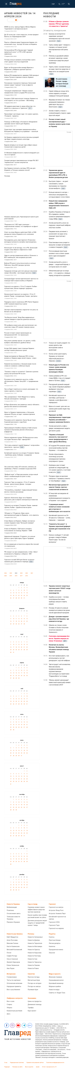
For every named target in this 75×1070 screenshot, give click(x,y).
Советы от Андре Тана (57, 993)
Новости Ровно (33, 968)
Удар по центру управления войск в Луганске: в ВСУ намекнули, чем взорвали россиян (21, 256)
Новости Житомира (35, 946)
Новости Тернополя (35, 943)
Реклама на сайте (17, 1067)
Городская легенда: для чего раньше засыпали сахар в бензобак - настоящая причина (20, 272)
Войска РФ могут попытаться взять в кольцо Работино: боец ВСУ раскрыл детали (20, 264)
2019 (11, 575)
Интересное (11, 974)
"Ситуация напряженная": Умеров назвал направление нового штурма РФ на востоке (19, 92)
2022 (26, 573)
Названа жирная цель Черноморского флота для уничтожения (21, 218)
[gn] (29, 1025)
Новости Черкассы (35, 962)
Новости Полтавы (34, 956)
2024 (16, 573)
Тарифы (31, 1008)
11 (27, 590)
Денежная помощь (35, 1004)
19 (10, 595)
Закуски (52, 953)
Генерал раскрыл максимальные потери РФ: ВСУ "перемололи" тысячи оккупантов (21, 161)
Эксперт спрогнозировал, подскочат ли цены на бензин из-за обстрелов (21, 311)
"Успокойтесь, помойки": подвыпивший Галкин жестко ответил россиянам (20, 491)
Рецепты (52, 934)
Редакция (7, 1067)
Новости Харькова (34, 953)
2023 (21, 573)
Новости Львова (34, 965)
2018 (16, 575)
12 (10, 592)
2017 (21, 575)
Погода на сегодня (34, 983)
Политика (10, 910)
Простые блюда (54, 940)
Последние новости (51, 15)
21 (16, 595)
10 (24, 590)
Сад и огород (32, 904)
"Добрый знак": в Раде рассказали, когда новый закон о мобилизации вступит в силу (21, 475)
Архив (37, 1067)
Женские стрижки (55, 977)
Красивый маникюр (56, 983)
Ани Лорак (10, 968)
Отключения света (13, 913)
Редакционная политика (17, 1062)
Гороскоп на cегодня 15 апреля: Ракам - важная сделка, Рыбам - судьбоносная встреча (20, 506)
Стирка (9, 1004)
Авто (8, 1014)
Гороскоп (52, 904)
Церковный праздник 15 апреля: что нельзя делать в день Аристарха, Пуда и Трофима (19, 537)
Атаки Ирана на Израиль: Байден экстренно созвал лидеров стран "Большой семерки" (19, 522)
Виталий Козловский (14, 950)
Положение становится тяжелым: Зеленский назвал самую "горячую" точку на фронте (20, 84)
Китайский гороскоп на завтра (57, 918)
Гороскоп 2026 (54, 922)
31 (24, 598)
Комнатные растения (14, 1011)
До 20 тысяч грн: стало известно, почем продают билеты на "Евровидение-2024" (21, 35)
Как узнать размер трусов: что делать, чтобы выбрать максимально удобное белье (20, 341)
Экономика (32, 998)
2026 (5, 573)
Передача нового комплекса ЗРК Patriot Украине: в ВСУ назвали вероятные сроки (21, 303)
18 (27, 592)
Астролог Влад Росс (56, 910)
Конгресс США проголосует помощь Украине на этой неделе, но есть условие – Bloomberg (21, 99)
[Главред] (15, 3)
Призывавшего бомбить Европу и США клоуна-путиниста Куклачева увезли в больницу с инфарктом (20, 430)
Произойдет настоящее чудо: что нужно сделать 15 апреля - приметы (21, 115)
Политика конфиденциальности (55, 1062)
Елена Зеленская (13, 965)
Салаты (51, 937)
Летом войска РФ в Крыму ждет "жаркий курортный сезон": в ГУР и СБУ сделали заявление (18, 52)
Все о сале (10, 1001)
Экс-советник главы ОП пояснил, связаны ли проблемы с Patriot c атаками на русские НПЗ (20, 468)
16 (21, 592)
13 (13, 592)
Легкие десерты (54, 943)
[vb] (12, 1025)
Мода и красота (54, 974)
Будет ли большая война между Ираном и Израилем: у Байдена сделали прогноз (18, 68)
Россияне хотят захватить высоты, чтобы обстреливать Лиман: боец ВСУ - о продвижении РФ (21, 381)
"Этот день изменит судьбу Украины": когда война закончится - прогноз (21, 446)
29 (18, 598)
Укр (53, 4)
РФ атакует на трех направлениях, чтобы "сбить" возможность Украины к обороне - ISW (21, 553)
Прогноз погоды (34, 977)
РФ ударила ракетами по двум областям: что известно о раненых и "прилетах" (20, 107)
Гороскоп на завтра (56, 907)
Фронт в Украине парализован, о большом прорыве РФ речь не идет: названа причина (19, 413)
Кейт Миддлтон (12, 937)
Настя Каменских (13, 946)
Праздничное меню (56, 950)
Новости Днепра (34, 940)
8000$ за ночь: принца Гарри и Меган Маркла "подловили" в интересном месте (20, 28)
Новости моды (54, 989)
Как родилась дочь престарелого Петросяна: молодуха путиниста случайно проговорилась (20, 241)
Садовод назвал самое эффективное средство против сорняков (36, 909)
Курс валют (32, 1011)
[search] (69, 4)
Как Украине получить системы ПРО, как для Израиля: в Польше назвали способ (19, 169)
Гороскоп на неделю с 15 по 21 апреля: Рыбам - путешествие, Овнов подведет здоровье (20, 287)
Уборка (9, 1008)
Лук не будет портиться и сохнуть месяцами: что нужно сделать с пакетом (21, 390)
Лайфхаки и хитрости (14, 998)
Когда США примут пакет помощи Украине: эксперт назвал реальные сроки (19, 349)
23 (21, 595)
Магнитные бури (34, 980)
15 (18, 592)
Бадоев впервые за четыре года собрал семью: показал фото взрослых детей (20, 146)
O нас (5, 1062)
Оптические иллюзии (14, 983)
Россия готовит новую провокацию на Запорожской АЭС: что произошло (17, 334)
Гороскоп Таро (54, 925)
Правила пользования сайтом (35, 1062)
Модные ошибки (55, 986)
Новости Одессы (34, 950)
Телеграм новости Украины (13, 918)
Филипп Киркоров (13, 962)
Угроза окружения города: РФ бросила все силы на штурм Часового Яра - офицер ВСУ (21, 438)
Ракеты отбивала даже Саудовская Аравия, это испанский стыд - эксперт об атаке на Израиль (20, 43)
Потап (9, 953)
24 (24, 595)
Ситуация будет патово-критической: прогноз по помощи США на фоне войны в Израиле (21, 280)
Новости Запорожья (35, 937)
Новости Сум (32, 959)
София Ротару (12, 956)
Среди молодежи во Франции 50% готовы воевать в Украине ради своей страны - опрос (20, 357)
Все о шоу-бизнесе (13, 989)
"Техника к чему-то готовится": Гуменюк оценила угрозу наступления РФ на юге (21, 372)
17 (24, 592)
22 (18, 595)
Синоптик (31, 974)
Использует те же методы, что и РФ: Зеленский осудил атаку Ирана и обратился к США (20, 249)
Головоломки (12, 977)
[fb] (6, 1025)
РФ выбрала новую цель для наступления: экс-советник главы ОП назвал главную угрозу (20, 326)
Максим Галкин (12, 943)
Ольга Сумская (12, 959)
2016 (26, 575)
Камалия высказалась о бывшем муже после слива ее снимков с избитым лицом (20, 365)
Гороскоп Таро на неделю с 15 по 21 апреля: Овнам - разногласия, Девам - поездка (19, 483)
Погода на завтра (34, 986)
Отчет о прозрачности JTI (49, 1067)
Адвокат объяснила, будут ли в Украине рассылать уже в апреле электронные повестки (21, 499)
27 (13, 598)
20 (13, 595)
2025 (11, 573)
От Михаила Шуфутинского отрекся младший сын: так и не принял (21, 154)
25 (27, 595)
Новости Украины (13, 904)
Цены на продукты (34, 1001)
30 (21, 598)
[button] (6, 4)
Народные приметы (14, 986)
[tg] (24, 1025)
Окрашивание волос (56, 980)
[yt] (18, 1025)
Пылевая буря (33, 989)
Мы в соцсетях (29, 1067)
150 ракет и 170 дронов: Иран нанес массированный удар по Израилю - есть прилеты (21, 514)
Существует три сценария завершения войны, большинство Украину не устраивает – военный (21, 130)
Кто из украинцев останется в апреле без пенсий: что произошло (21, 545)
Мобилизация (12, 907)
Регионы (31, 934)
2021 (32, 573)
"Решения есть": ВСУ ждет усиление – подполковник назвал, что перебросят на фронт (21, 225)
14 (16, 592)
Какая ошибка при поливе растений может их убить (37, 916)
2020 (5, 575)
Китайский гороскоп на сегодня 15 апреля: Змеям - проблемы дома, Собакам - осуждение (21, 454)
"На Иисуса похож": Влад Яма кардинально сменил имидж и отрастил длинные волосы (19, 318)
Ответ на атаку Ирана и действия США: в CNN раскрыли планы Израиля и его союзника (20, 233)
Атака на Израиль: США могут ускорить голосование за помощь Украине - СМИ (18, 530)
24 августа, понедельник (54, 30)
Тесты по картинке (13, 980)
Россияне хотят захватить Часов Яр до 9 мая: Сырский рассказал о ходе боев (20, 421)
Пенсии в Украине (13, 922)
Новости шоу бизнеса (15, 934)
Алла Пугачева (12, 940)
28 (16, 598)
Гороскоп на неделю (56, 928)
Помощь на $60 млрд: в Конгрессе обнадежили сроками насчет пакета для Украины (20, 123)
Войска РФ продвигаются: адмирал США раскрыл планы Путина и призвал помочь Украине (21, 76)
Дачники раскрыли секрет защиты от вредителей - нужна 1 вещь (37, 923)
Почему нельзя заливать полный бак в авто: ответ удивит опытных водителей (20, 61)
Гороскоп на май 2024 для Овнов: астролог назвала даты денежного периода (19, 560)
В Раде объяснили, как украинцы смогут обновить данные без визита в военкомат (21, 405)
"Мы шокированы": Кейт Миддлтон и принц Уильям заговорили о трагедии (19, 398)
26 (10, 598)
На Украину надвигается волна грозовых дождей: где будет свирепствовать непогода (21, 138)
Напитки (52, 946)
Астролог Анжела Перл (57, 913)
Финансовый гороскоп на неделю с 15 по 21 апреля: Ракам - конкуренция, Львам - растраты (20, 295)
